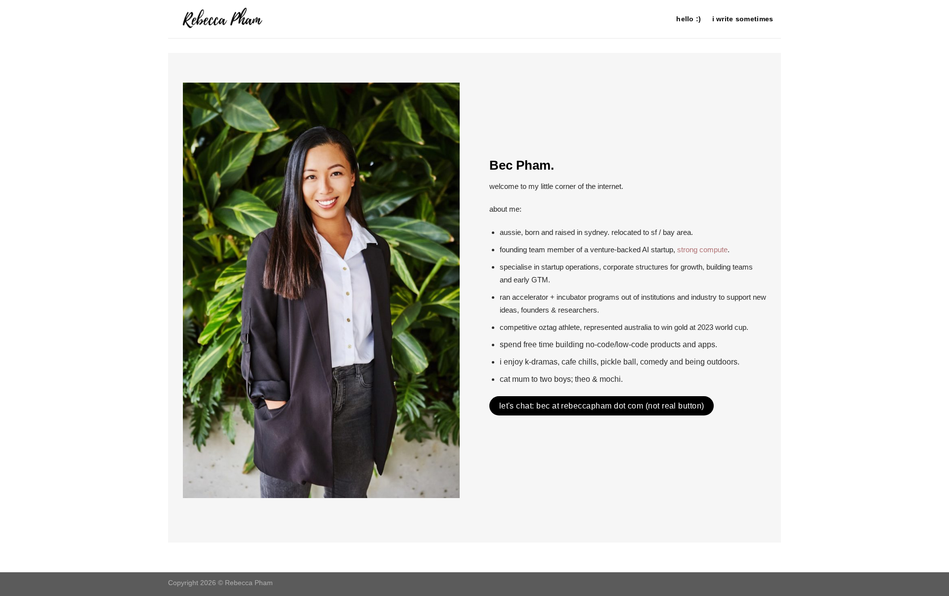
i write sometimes (743, 19)
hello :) (688, 19)
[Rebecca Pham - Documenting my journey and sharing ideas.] (247, 19)
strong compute (702, 249)
